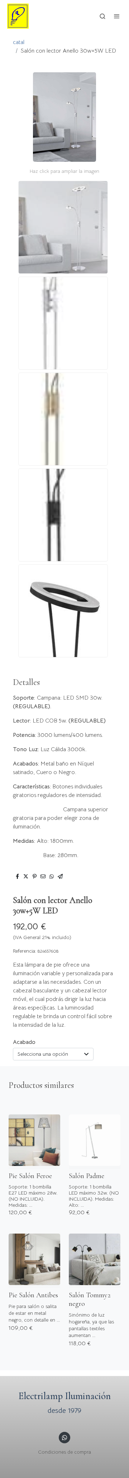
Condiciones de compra (64, 1452)
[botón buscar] (102, 16)
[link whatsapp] (64, 1437)
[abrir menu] (116, 16)
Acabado (24, 1042)
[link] (18, 16)
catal (18, 42)
